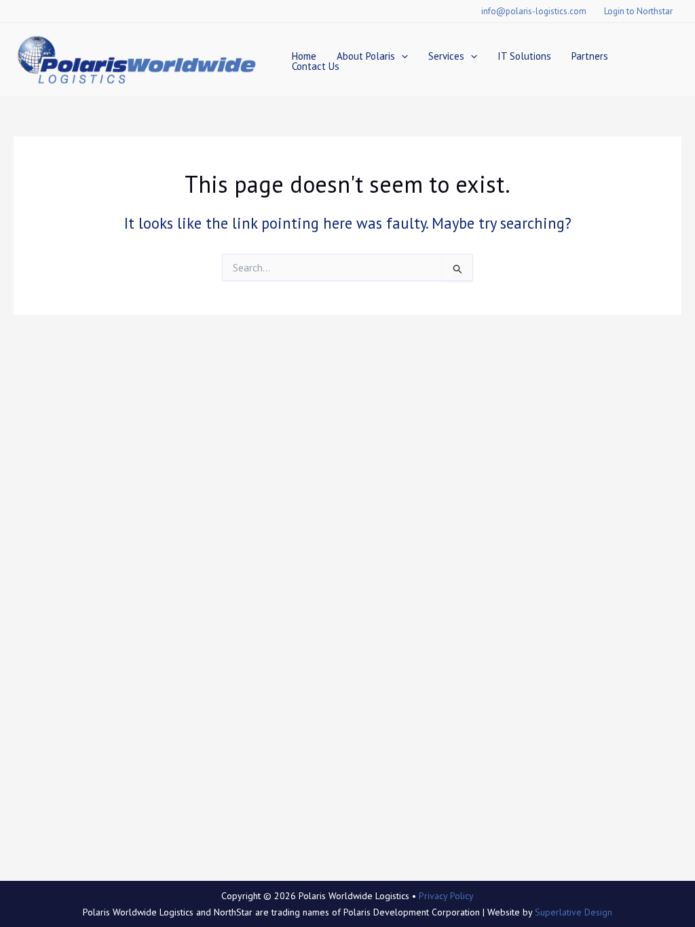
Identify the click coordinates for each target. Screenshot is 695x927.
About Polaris (366, 56)
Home (304, 56)
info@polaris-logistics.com (533, 11)
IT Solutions (524, 56)
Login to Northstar (638, 11)
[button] (401, 56)
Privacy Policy (446, 896)
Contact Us (315, 66)
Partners (589, 56)
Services (446, 56)
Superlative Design (573, 912)
